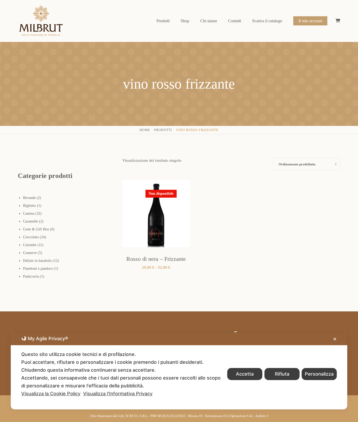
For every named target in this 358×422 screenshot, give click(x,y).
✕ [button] (335, 339)
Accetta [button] (245, 374)
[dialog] (179, 370)
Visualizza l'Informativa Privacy (118, 393)
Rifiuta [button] (282, 374)
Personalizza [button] (319, 374)
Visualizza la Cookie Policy (50, 393)
